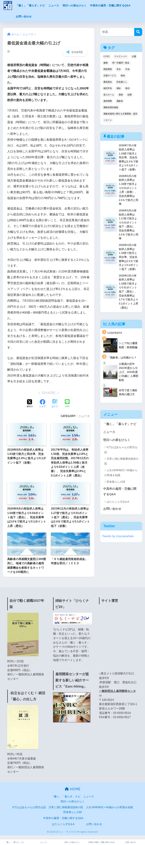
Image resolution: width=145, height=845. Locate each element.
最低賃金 (107, 82)
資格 (121, 94)
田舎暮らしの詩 (116, 481)
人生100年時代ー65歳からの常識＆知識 (121, 472)
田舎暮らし (122, 82)
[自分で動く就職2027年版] (23, 634)
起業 (129, 94)
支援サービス (109, 75)
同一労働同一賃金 (120, 63)
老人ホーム (108, 94)
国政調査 (107, 69)
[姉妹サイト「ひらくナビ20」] (72, 618)
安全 (119, 69)
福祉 (119, 88)
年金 (127, 69)
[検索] (138, 32)
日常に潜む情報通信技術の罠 (121, 461)
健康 (105, 63)
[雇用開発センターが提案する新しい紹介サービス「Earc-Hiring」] (71, 707)
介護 (134, 56)
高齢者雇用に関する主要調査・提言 (120, 114)
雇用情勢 (107, 101)
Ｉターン (107, 120)
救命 (123, 75)
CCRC (106, 56)
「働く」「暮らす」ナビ (30, 5)
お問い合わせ (24, 16)
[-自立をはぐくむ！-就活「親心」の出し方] (22, 726)
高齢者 (120, 101)
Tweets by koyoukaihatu (118, 536)
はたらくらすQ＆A (118, 501)
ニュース (53, 5)
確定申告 (107, 88)
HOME (74, 789)
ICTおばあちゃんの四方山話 (120, 449)
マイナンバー (120, 56)
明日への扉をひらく (74, 5)
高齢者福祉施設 (110, 107)
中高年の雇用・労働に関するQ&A (110, 5)
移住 (127, 88)
